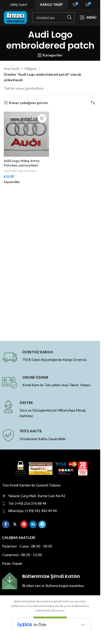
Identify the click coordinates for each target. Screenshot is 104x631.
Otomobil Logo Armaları (20, 171)
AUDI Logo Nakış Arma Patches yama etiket (21, 163)
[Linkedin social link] (33, 524)
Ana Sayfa (11, 68)
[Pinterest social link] (24, 524)
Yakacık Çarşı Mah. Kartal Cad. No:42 (36, 496)
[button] (12, 182)
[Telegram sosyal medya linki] (42, 524)
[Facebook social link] (6, 524)
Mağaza (31, 68)
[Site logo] (15, 17)
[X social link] (15, 524)
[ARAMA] (69, 17)
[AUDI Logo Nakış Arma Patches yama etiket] (26, 134)
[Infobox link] (50, 581)
